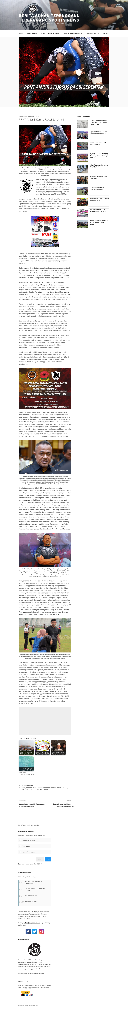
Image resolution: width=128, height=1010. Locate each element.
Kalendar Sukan (53, 33)
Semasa (30, 785)
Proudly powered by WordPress (28, 1005)
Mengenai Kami (92, 33)
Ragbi (24, 785)
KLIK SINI (40, 864)
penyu (37, 116)
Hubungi (105, 33)
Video (42, 33)
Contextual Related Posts (26, 774)
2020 (23, 788)
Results (40, 859)
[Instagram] (41, 931)
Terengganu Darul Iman (38, 789)
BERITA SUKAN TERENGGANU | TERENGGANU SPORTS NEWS (50, 18)
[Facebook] (28, 931)
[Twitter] (34, 931)
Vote (48, 859)
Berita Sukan (31, 33)
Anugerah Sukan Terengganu (72, 33)
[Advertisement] (45, 721)
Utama (21, 33)
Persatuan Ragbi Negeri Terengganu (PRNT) (44, 788)
